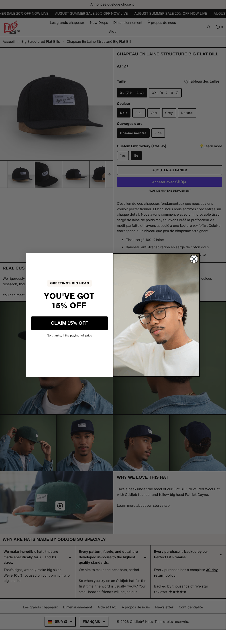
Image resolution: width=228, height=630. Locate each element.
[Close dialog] (194, 259)
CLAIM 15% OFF (69, 323)
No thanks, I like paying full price (69, 335)
